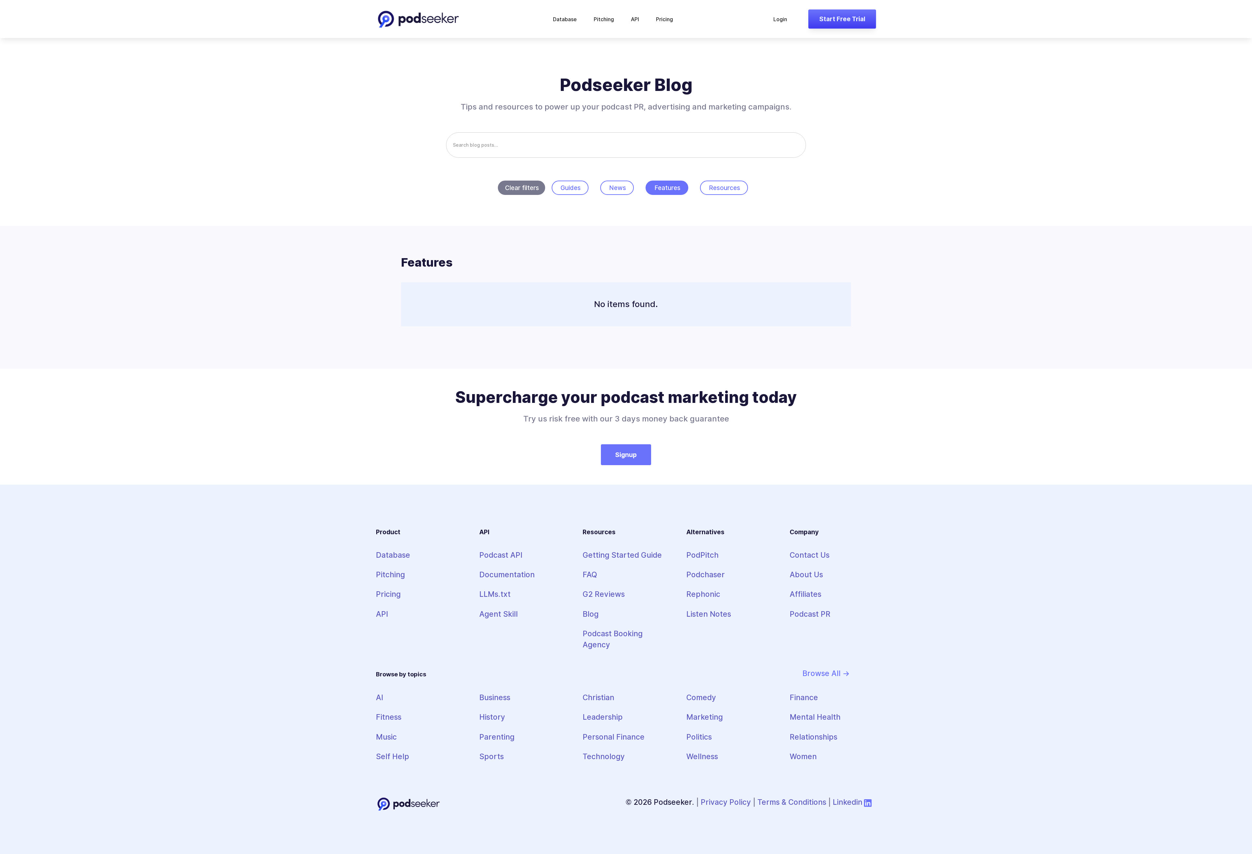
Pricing (664, 19)
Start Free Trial (842, 18)
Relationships (813, 736)
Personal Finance (614, 736)
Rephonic (703, 594)
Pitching (604, 19)
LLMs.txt (495, 594)
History (492, 717)
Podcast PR (810, 614)
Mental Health (815, 717)
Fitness (388, 717)
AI (379, 697)
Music (386, 736)
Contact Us (809, 555)
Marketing (704, 717)
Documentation (507, 574)
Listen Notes (708, 614)
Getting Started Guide (622, 555)
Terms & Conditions (791, 802)
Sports (491, 756)
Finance (804, 697)
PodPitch (702, 555)
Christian (598, 697)
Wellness (702, 756)
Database (565, 19)
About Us (806, 574)
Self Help (392, 756)
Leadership (603, 717)
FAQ (590, 574)
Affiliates (805, 594)
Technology (604, 756)
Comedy (701, 697)
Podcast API (500, 555)
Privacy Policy (726, 802)
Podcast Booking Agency (613, 639)
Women (803, 756)
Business (494, 697)
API (635, 19)
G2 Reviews (604, 594)
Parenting (496, 736)
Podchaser (705, 574)
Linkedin (847, 802)
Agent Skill (498, 614)
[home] (418, 19)
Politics (699, 736)
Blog (591, 614)
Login (780, 19)
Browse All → (826, 673)
